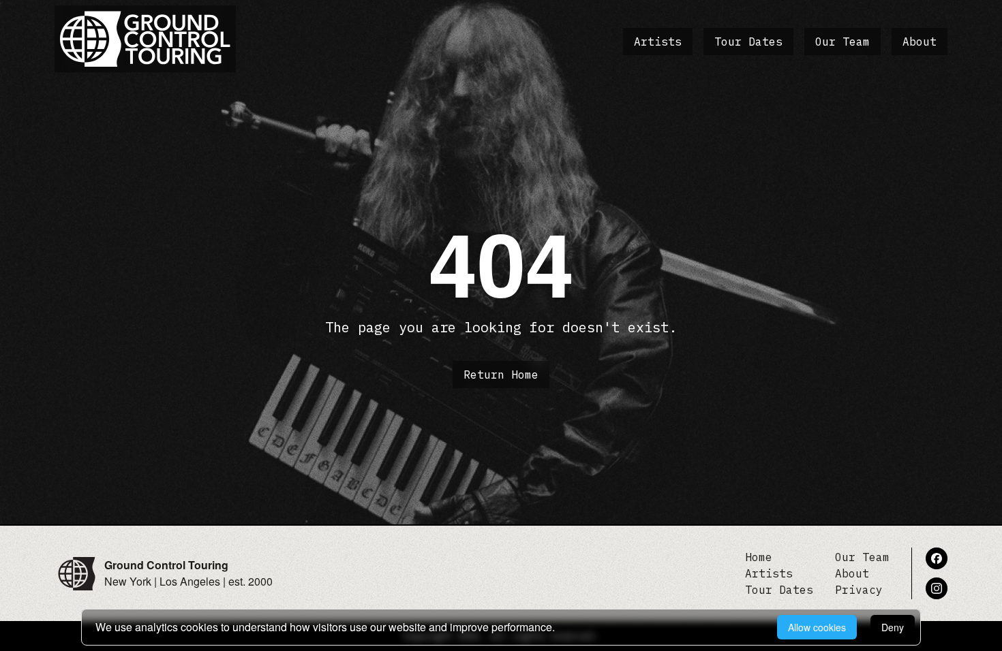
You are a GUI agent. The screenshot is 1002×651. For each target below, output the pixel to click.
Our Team (842, 41)
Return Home (501, 374)
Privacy (859, 590)
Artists (658, 41)
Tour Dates (748, 41)
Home (758, 557)
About (919, 41)
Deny (892, 627)
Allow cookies (817, 627)
